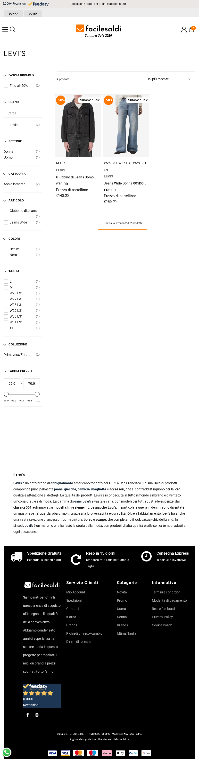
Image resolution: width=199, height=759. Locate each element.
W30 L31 (16, 316)
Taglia (13, 271)
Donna (9, 151)
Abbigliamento (14, 184)
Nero (13, 255)
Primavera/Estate (17, 355)
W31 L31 (16, 322)
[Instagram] (37, 714)
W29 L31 (16, 310)
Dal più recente (158, 79)
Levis (13, 125)
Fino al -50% (19, 86)
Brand (13, 102)
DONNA (13, 13)
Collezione (17, 344)
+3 (106, 170)
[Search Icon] (13, 29)
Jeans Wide (18, 222)
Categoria (17, 174)
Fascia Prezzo (20, 371)
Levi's (29, 525)
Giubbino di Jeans (23, 211)
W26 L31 (16, 293)
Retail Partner (135, 734)
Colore (14, 238)
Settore (15, 141)
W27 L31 (16, 299)
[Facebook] (27, 714)
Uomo (8, 157)
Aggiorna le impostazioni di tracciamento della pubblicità (99, 739)
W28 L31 (16, 305)
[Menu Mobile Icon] (5, 29)
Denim (14, 249)
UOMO (33, 13)
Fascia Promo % (21, 75)
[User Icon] (184, 29)
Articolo (16, 200)
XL (12, 328)
